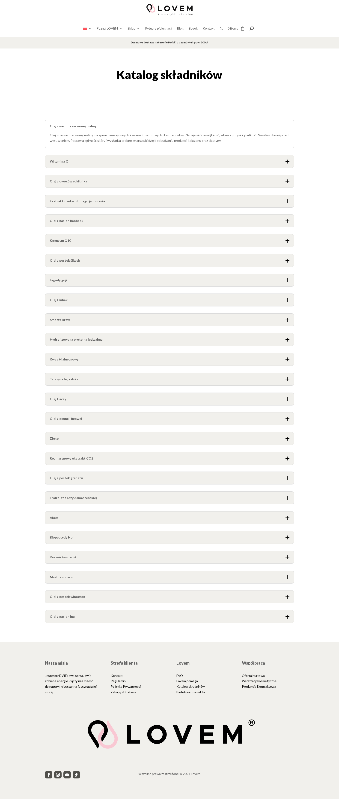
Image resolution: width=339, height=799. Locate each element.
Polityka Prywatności (126, 686)
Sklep (131, 28)
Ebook (193, 28)
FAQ (179, 676)
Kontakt (209, 28)
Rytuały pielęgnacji (158, 28)
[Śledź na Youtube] (67, 774)
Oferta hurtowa (253, 676)
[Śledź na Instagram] (58, 774)
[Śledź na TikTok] (76, 774)
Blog (180, 28)
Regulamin (118, 681)
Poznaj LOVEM (107, 28)
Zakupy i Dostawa (123, 692)
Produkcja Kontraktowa (259, 686)
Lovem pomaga (187, 681)
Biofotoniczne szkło (190, 692)
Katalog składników (190, 686)
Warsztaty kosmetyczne (259, 681)
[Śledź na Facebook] (48, 774)
